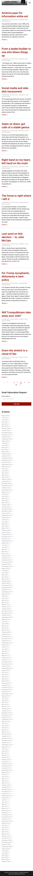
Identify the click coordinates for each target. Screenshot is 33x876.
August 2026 (5, 415)
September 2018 (7, 617)
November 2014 (6, 715)
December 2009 (6, 840)
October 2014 (6, 717)
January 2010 (6, 838)
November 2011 (6, 791)
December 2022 (6, 509)
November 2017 (6, 638)
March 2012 (5, 783)
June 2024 (5, 471)
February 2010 (6, 836)
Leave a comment (6, 21)
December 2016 (6, 662)
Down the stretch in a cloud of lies (14, 352)
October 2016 (6, 666)
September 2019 (7, 592)
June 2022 (5, 522)
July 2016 (5, 672)
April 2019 (5, 602)
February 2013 (6, 759)
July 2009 (5, 851)
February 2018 (6, 632)
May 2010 (5, 829)
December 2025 (6, 432)
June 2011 (5, 802)
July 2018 (5, 621)
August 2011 (5, 798)
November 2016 (6, 664)
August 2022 (5, 517)
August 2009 (5, 849)
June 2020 (5, 573)
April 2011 (5, 806)
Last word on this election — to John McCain (13, 237)
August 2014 (5, 721)
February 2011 (6, 810)
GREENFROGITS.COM (19, 874)
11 (24, 382)
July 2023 (5, 494)
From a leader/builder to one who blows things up (16, 52)
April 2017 (5, 653)
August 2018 (5, 619)
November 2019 (6, 587)
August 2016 (5, 670)
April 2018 (5, 628)
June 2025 (5, 445)
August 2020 (5, 568)
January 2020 (6, 583)
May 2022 (5, 524)
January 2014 (6, 736)
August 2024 (5, 466)
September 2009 (7, 846)
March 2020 (5, 579)
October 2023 (6, 488)
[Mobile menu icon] (29, 2)
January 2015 (6, 711)
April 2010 (5, 832)
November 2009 (6, 842)
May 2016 (5, 677)
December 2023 (6, 483)
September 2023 (7, 490)
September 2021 (7, 541)
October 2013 (6, 742)
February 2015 (6, 708)
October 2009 (6, 844)
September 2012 (7, 770)
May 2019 (5, 600)
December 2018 (6, 611)
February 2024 (6, 479)
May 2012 (5, 779)
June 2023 (5, 496)
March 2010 (5, 834)
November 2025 (6, 435)
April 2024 (5, 475)
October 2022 (6, 513)
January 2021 (6, 558)
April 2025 (5, 449)
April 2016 (5, 679)
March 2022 (5, 528)
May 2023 (5, 498)
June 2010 (5, 827)
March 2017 (5, 655)
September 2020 (7, 566)
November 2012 (6, 766)
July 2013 (5, 749)
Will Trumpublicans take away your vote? (16, 314)
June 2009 (5, 853)
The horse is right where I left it (16, 197)
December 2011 (6, 789)
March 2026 (5, 426)
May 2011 (5, 804)
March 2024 (5, 477)
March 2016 (5, 681)
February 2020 (6, 581)
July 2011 (5, 800)
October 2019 (6, 590)
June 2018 (5, 624)
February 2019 (6, 607)
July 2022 (5, 519)
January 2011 (6, 812)
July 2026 (5, 418)
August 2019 (5, 594)
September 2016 (7, 668)
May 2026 (5, 422)
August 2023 (5, 492)
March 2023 (5, 502)
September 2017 (7, 643)
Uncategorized (5, 19)
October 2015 (6, 691)
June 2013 (5, 751)
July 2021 (5, 545)
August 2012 (5, 772)
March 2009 (5, 859)
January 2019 (6, 609)
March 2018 (5, 630)
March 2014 (5, 732)
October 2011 (6, 793)
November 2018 (6, 613)
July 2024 (5, 469)
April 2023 (5, 500)
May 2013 (5, 753)
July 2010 (5, 825)
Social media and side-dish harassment (15, 90)
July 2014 (5, 723)
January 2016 (6, 685)
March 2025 (5, 452)
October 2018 (6, 615)
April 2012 (5, 781)
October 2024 (6, 462)
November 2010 (6, 817)
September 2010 (7, 821)
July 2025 (5, 443)
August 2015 (5, 696)
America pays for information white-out (15, 14)
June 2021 (5, 547)
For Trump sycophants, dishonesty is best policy (16, 276)
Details (4, 39)
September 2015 (7, 694)
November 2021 (6, 536)
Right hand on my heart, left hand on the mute (16, 161)
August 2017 (5, 645)
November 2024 (6, 460)
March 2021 (5, 553)
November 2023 (6, 485)
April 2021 (5, 551)
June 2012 (5, 776)
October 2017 (6, 640)
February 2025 (6, 454)
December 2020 (6, 560)
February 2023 (6, 505)
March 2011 (5, 808)
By (14, 19)
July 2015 (5, 698)
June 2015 (5, 700)
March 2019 (5, 604)
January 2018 (6, 634)
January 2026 (6, 430)
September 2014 (7, 719)
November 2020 (6, 562)
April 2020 (5, 577)
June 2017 (5, 649)
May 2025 (5, 447)
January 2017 (6, 660)
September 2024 (7, 464)
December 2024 (6, 458)
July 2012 (5, 774)
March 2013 (5, 757)
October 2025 (6, 437)
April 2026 (5, 424)
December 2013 (6, 738)
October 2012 (6, 768)
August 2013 (5, 747)
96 (16, 385)
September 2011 (7, 796)
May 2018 (5, 626)
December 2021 (6, 534)
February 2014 (6, 734)
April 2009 (5, 857)
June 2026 (5, 420)
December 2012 (6, 764)
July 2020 (5, 570)
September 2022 (7, 515)
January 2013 (6, 762)
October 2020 (6, 564)
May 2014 (5, 728)
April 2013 (5, 755)
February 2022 (6, 530)
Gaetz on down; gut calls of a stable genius (15, 125)
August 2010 (5, 823)
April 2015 (5, 704)
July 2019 (5, 596)
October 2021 (6, 539)
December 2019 (6, 585)
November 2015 (6, 689)
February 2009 (6, 861)
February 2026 (6, 428)
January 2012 (6, 787)
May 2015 (5, 702)
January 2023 (6, 507)
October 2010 (6, 819)
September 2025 (7, 439)
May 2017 (5, 651)
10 (21, 382)
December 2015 (6, 687)
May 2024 (5, 473)
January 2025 (6, 456)
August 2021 (5, 543)
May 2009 (5, 855)
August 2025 (5, 441)
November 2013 (6, 740)
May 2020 (5, 575)
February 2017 (6, 657)
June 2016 (5, 674)
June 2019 (5, 598)
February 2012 (6, 785)
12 (28, 382)
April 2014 (5, 730)
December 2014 (6, 713)
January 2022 (6, 532)
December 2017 (6, 636)
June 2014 (5, 725)
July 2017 (5, 647)
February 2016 (6, 683)
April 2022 (5, 526)
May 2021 (5, 549)
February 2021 (6, 556)
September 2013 (7, 745)
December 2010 (6, 815)
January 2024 (6, 481)
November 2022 (6, 511)
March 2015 (5, 706)
